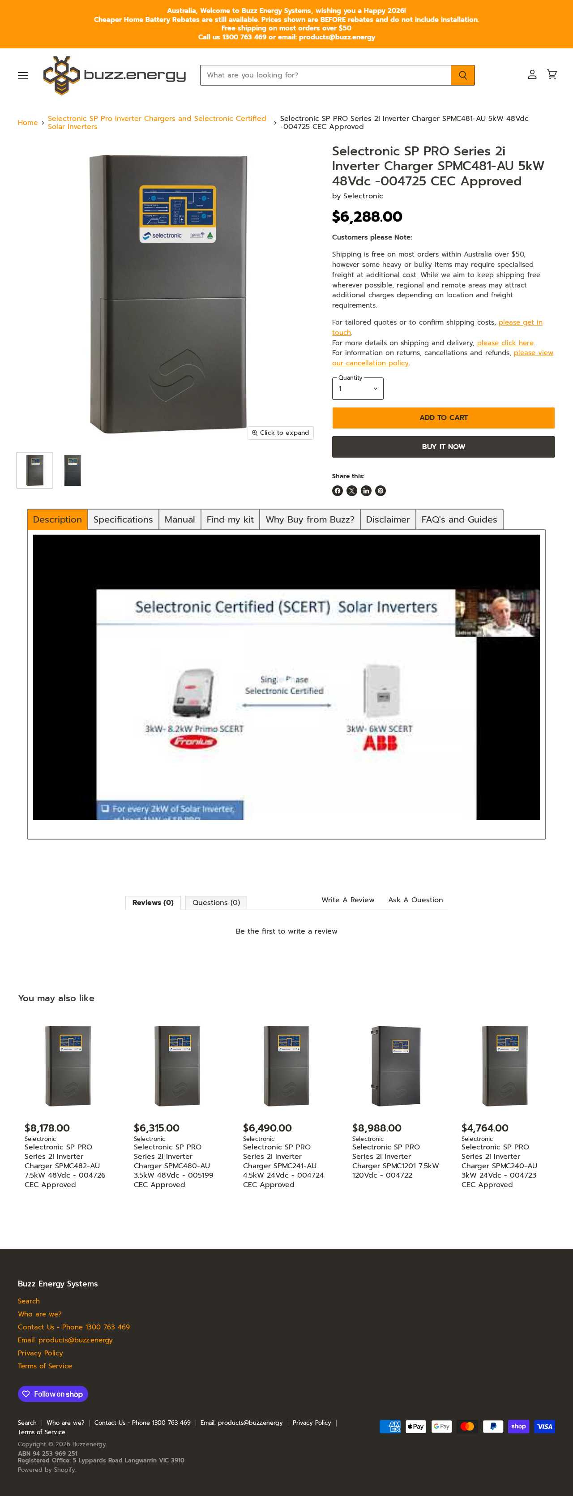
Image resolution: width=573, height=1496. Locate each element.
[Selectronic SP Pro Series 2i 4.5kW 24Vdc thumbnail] (72, 470)
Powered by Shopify (46, 1470)
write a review (313, 931)
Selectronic (363, 196)
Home (28, 123)
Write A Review (348, 900)
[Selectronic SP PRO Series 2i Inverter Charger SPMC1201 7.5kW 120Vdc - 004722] (395, 1066)
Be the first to (287, 931)
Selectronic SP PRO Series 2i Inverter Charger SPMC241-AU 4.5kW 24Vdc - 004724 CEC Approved (283, 1166)
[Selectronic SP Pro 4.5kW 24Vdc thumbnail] (34, 470)
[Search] (463, 75)
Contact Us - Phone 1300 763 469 (74, 1327)
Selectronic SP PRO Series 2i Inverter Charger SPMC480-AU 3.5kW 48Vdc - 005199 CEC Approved (174, 1166)
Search (29, 1301)
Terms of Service (45, 1366)
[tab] (57, 519)
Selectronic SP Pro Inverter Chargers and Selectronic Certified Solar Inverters (157, 123)
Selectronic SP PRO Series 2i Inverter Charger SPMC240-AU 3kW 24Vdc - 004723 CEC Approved (499, 1166)
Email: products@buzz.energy (65, 1340)
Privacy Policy (40, 1353)
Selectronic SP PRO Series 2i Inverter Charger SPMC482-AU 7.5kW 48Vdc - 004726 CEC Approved (65, 1166)
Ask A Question (415, 900)
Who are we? (40, 1314)
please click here (505, 343)
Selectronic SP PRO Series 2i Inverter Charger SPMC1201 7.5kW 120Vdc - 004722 (395, 1161)
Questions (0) (216, 902)
